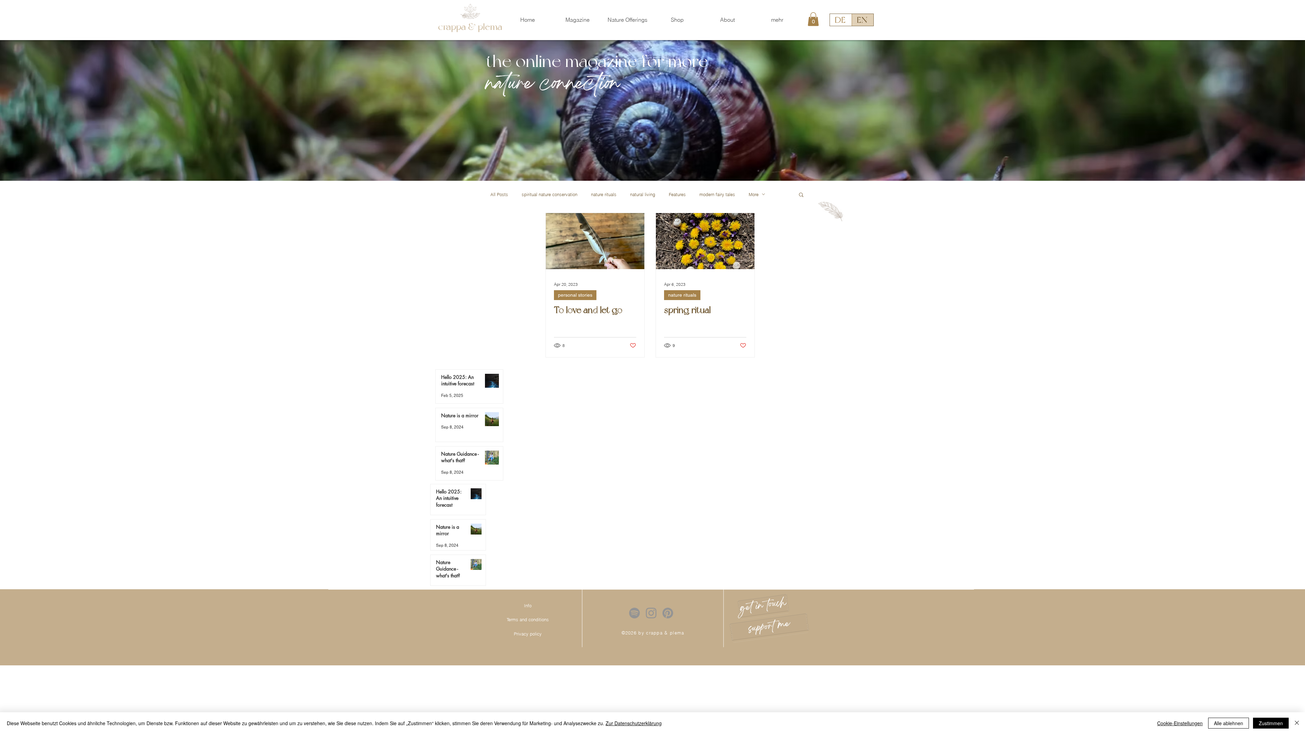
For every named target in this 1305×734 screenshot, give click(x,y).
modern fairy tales (717, 194)
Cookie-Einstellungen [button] (1180, 723)
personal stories (575, 295)
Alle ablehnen (1228, 723)
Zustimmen (1271, 723)
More (754, 194)
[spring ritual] (705, 241)
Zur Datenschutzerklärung (634, 723)
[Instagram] (651, 613)
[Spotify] (634, 613)
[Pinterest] (668, 613)
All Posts (499, 194)
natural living (642, 194)
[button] (627, 19)
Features (677, 194)
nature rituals (603, 194)
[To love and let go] (595, 241)
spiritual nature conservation (549, 194)
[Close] (1297, 723)
